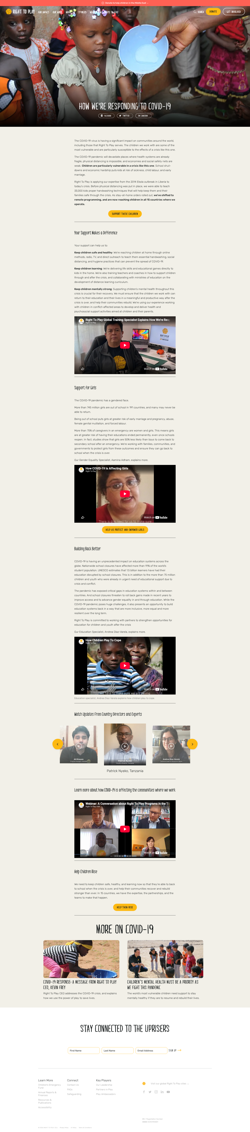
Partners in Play (104, 1089)
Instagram (156, 1091)
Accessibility (45, 1107)
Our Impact (43, 12)
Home (20, 11)
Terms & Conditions (85, 1128)
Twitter (150, 1091)
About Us (70, 12)
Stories (83, 12)
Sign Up (173, 1050)
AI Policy (73, 1128)
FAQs (69, 1089)
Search (201, 11)
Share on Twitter (125, 115)
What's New (96, 12)
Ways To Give (111, 12)
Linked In (162, 1091)
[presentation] (57, 744)
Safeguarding (74, 1094)
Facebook (144, 1091)
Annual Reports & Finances (47, 1094)
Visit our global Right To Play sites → (170, 1083)
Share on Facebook (106, 115)
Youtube (168, 1091)
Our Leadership (104, 1084)
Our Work (57, 12)
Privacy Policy (64, 1128)
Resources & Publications (45, 1101)
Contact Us (73, 1084)
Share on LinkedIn (143, 115)
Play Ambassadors (106, 1094)
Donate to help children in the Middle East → (127, 3)
